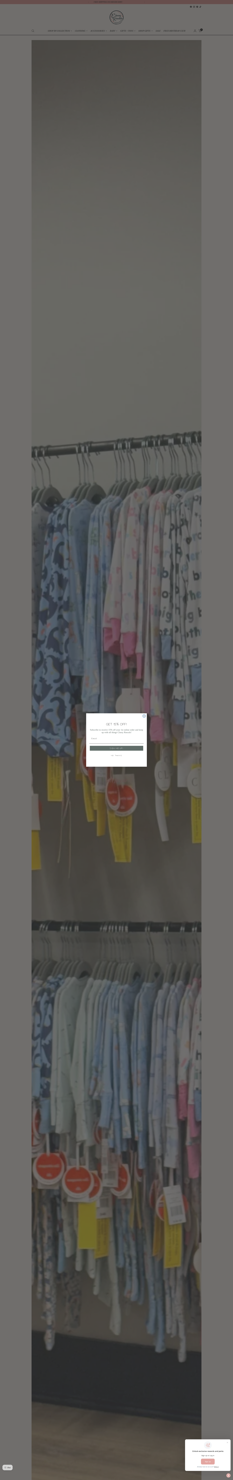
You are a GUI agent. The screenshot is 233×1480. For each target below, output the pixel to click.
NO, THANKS (116, 755)
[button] (228, 1475)
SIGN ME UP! (116, 748)
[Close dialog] (144, 716)
